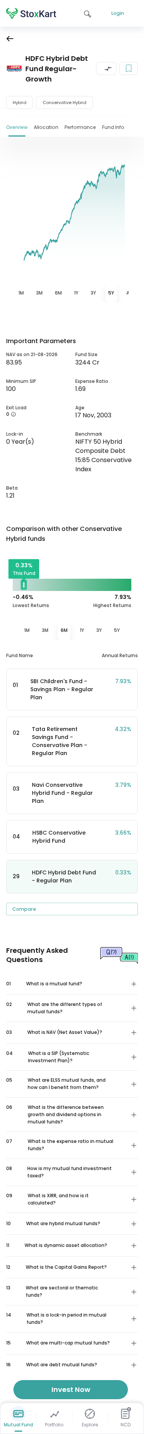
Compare (24, 909)
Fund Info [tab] (113, 127)
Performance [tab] (80, 127)
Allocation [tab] (46, 127)
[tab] (21, 293)
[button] (106, 68)
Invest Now (70, 1389)
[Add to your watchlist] (128, 68)
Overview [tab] (17, 127)
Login (117, 13)
